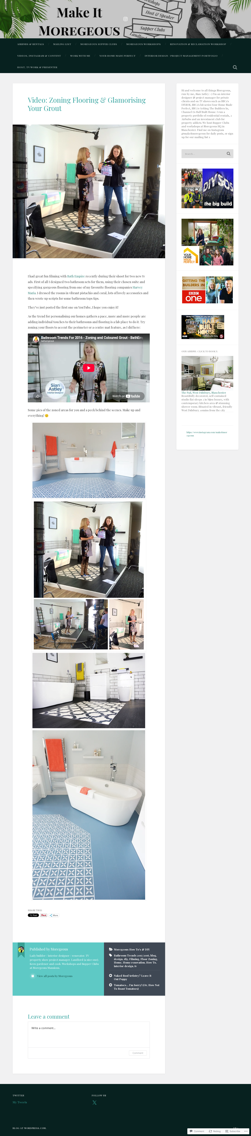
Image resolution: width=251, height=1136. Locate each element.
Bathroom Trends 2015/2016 (131, 955)
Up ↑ (236, 1128)
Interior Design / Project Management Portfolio (181, 55)
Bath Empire (76, 276)
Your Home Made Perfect (118, 55)
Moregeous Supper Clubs (98, 44)
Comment (138, 1052)
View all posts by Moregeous (54, 976)
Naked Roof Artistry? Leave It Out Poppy (132, 977)
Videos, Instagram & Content (39, 55)
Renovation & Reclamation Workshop (198, 44)
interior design (123, 966)
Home (118, 962)
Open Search (235, 67)
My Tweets (20, 1102)
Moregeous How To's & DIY (132, 949)
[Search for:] (207, 153)
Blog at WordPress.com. (30, 1128)
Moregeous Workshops (143, 44)
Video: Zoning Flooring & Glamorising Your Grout (87, 104)
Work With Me (80, 55)
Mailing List (62, 44)
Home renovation (134, 962)
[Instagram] (125, 18)
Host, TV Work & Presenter (37, 67)
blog (153, 955)
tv (136, 966)
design (118, 959)
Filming (134, 959)
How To (151, 962)
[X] (94, 1103)
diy (126, 959)
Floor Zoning (149, 959)
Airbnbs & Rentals (30, 44)
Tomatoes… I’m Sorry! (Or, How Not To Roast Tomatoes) (136, 986)
